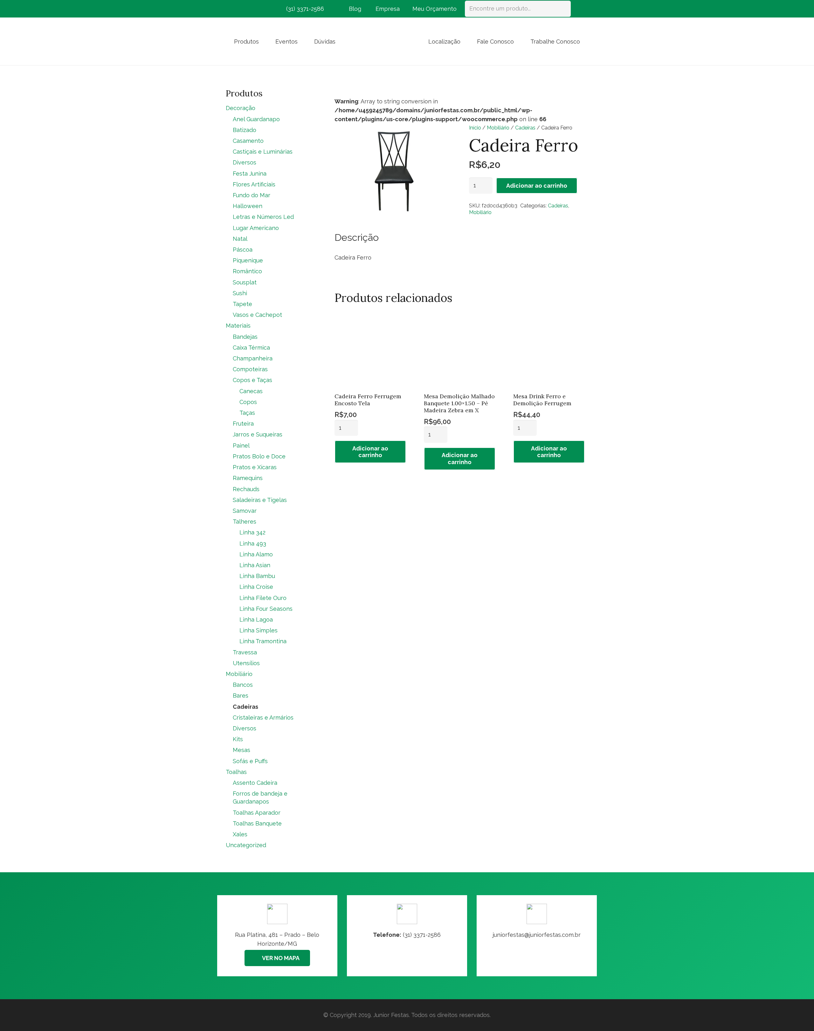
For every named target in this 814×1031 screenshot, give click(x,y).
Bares (240, 695)
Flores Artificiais (254, 184)
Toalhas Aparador (256, 812)
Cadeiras (525, 128)
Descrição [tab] (357, 237)
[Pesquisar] (563, 9)
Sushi (240, 293)
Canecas (251, 391)
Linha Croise (256, 586)
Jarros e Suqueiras (257, 434)
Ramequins (248, 478)
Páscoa (242, 249)
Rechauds (246, 489)
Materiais (238, 325)
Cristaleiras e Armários (263, 717)
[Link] (537, 935)
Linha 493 (252, 543)
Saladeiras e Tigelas (260, 500)
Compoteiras (250, 369)
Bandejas (245, 336)
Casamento (248, 140)
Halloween (247, 206)
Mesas (241, 750)
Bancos (243, 684)
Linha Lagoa (256, 619)
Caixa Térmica (251, 347)
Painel (241, 445)
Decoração (240, 108)
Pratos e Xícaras (255, 467)
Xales (240, 834)
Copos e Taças (252, 380)
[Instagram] (243, 9)
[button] (264, 41)
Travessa (245, 652)
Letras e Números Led (263, 216)
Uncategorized (246, 845)
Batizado (244, 130)
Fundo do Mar (251, 195)
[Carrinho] (579, 8)
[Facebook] (231, 9)
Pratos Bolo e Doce (259, 456)
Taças (247, 412)
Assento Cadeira (255, 782)
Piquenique (248, 260)
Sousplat (245, 282)
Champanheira (252, 358)
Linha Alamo (256, 554)
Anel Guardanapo (256, 119)
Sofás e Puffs (250, 761)
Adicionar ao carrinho (536, 185)
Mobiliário (498, 128)
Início (475, 128)
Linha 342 (252, 532)
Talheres (244, 521)
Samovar (245, 510)
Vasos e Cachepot (257, 314)
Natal (240, 238)
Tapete (242, 304)
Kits (238, 739)
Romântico (247, 271)
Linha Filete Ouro (262, 598)
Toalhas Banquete (257, 823)
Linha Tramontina (262, 641)
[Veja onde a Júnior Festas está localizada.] (277, 935)
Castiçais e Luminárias (263, 151)
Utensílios (246, 663)
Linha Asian (254, 565)
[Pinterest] (254, 9)
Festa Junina (249, 173)
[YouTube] (266, 9)
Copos (248, 402)
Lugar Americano (256, 228)
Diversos (244, 162)
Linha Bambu (257, 576)
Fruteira (243, 423)
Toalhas (236, 772)
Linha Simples (258, 630)
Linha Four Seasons (266, 608)
